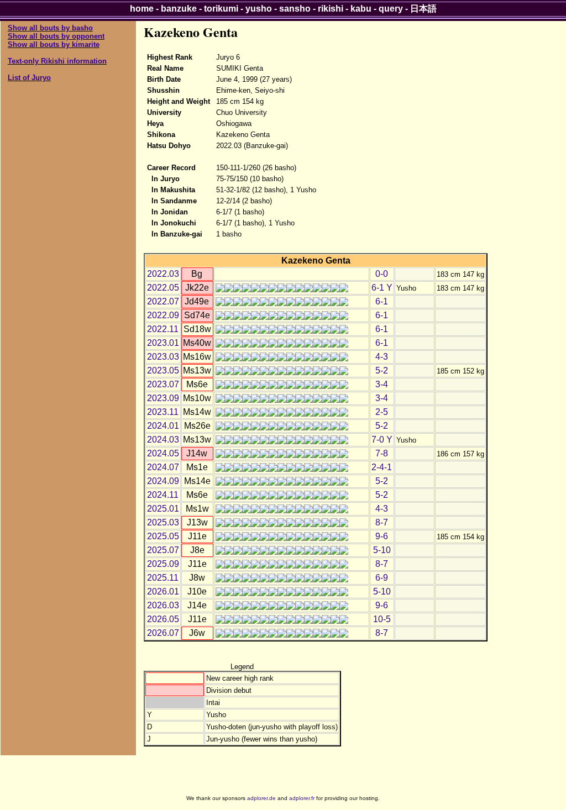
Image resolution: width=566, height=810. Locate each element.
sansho (295, 8)
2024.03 (163, 439)
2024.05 (163, 453)
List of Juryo (29, 77)
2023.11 (163, 412)
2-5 (381, 412)
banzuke (179, 8)
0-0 (381, 273)
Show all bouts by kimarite (53, 44)
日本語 (423, 8)
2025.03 (163, 522)
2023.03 (163, 356)
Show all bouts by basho (50, 28)
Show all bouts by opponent (56, 36)
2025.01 (163, 508)
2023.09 (163, 398)
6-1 (381, 301)
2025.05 (163, 536)
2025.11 (163, 577)
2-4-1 (381, 467)
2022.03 (163, 273)
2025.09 (163, 564)
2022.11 (163, 329)
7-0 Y (381, 439)
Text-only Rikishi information (57, 61)
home (142, 8)
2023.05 (163, 370)
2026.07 (163, 633)
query (391, 8)
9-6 (381, 536)
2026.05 (163, 619)
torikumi (221, 8)
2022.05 (163, 287)
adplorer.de (261, 798)
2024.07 (163, 467)
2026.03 (163, 605)
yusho (258, 8)
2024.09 (163, 481)
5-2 (381, 370)
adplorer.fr (302, 798)
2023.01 (163, 343)
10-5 (382, 619)
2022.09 (163, 315)
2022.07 (163, 301)
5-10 (382, 550)
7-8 (381, 453)
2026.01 (163, 591)
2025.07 (163, 550)
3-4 (381, 384)
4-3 (381, 356)
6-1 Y (381, 287)
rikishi (330, 8)
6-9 (381, 577)
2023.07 (163, 384)
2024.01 (163, 425)
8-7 (381, 522)
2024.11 (163, 494)
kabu (360, 8)
